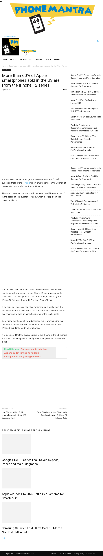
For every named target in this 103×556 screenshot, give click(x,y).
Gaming (57, 59)
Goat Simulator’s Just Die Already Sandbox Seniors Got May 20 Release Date (52, 415)
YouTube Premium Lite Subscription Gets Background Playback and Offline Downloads (84, 128)
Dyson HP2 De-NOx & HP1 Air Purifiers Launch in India (83, 148)
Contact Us (91, 553)
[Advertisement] (34, 112)
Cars (31, 59)
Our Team (52, 553)
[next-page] (5, 538)
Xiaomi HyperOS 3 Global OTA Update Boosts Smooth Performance (83, 139)
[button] (98, 41)
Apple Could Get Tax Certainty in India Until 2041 (84, 101)
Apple (27, 183)
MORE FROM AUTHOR (37, 430)
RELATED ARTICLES (13, 430)
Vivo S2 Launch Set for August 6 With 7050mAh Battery (84, 109)
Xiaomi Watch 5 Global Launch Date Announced (86, 118)
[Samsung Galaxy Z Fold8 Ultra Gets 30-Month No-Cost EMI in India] (34, 512)
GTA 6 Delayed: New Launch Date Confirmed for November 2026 (85, 157)
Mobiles (13, 59)
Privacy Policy (79, 553)
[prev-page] (3, 538)
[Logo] (11, 54)
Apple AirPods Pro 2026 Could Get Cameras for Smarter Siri (85, 84)
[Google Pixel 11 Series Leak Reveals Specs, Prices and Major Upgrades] (34, 444)
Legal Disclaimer (65, 553)
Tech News (23, 59)
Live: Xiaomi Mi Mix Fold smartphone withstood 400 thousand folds (14, 415)
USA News (39, 59)
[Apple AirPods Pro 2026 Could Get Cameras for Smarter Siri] (34, 478)
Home (5, 59)
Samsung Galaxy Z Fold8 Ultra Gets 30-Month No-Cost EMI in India (86, 93)
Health (48, 59)
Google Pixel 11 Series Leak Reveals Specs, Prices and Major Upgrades (86, 76)
